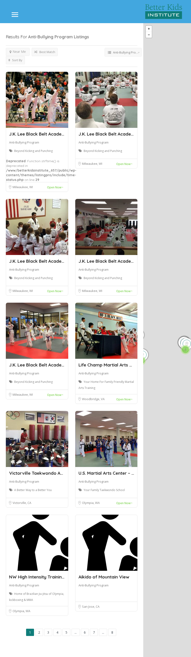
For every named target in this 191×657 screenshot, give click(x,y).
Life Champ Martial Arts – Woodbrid (116, 365)
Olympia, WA (91, 503)
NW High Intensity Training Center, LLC (49, 577)
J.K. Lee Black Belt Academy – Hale (45, 365)
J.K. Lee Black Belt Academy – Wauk (116, 134)
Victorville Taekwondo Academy (43, 473)
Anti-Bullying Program (24, 142)
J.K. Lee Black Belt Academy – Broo (46, 134)
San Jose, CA (90, 606)
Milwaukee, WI (23, 187)
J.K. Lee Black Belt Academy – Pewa (46, 261)
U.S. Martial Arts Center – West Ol (113, 473)
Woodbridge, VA (93, 399)
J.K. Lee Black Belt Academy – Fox (114, 261)
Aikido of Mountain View (103, 577)
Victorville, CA (22, 503)
